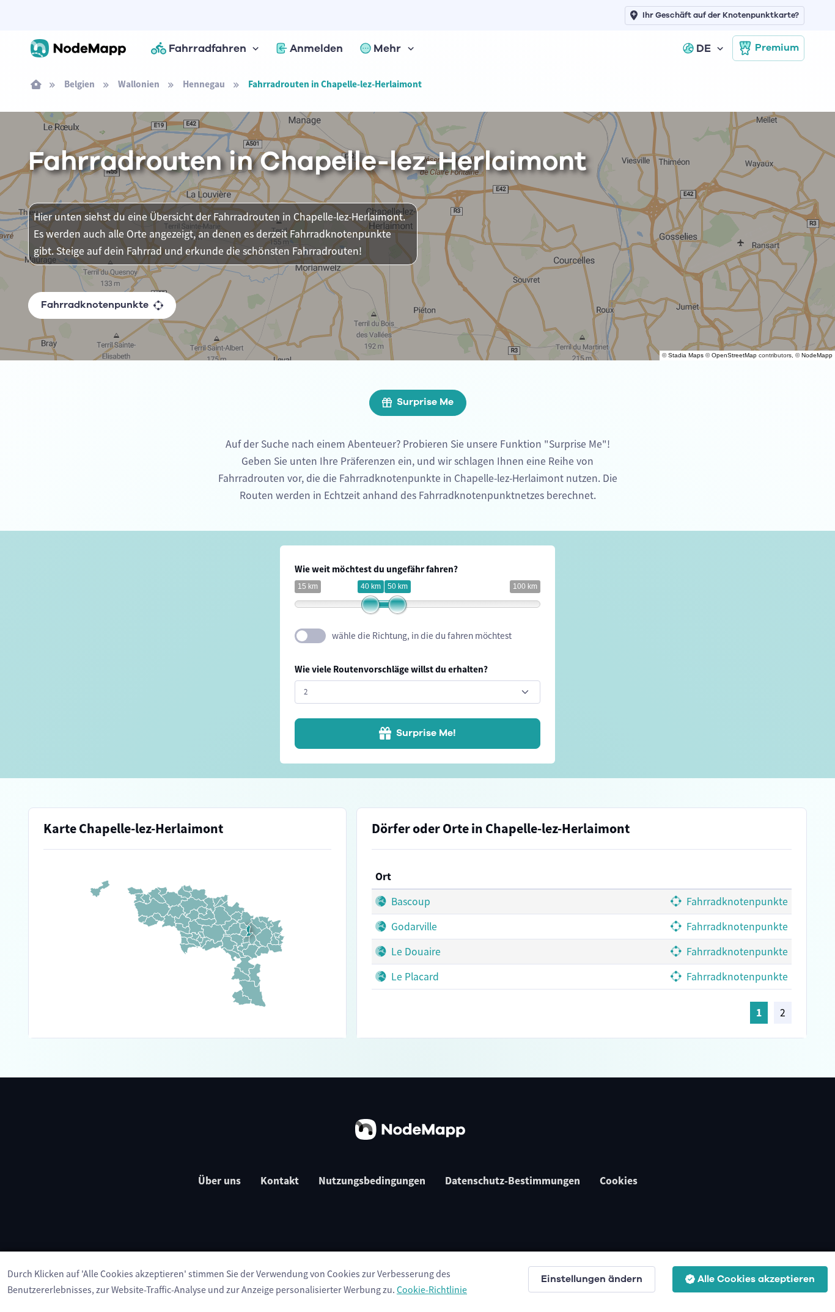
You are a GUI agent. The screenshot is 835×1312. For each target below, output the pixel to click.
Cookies (619, 1180)
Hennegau (204, 84)
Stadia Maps (686, 355)
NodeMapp (817, 355)
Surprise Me (425, 402)
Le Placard (414, 976)
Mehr (387, 48)
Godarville (413, 926)
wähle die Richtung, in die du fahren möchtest (422, 635)
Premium (777, 47)
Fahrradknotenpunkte (95, 305)
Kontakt (279, 1180)
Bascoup (409, 901)
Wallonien (139, 84)
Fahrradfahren (207, 48)
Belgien (79, 84)
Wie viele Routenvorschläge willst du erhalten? (391, 669)
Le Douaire (415, 951)
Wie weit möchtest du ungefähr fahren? (376, 569)
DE (703, 48)
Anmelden (316, 48)
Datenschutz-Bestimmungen (512, 1180)
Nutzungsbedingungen (371, 1180)
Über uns (219, 1180)
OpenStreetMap (734, 355)
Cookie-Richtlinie (432, 1289)
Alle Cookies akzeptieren (756, 1279)
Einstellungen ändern (591, 1279)
